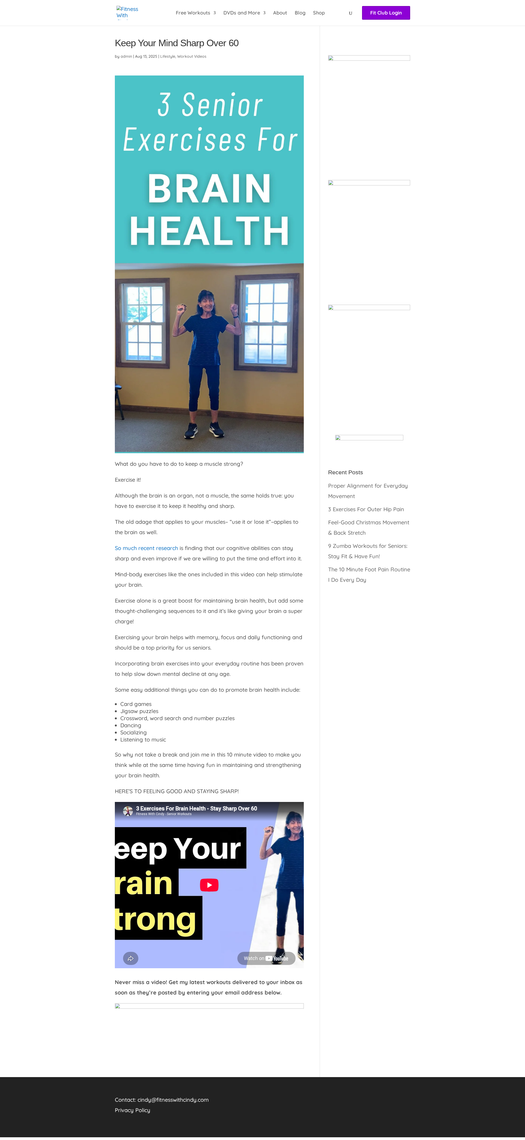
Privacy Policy (132, 1110)
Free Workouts (193, 13)
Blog (300, 13)
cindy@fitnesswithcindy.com (173, 1099)
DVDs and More (241, 13)
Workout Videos (191, 56)
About (280, 13)
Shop (319, 13)
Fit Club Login (386, 13)
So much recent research (146, 548)
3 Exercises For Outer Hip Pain (366, 509)
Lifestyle (167, 56)
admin (126, 56)
